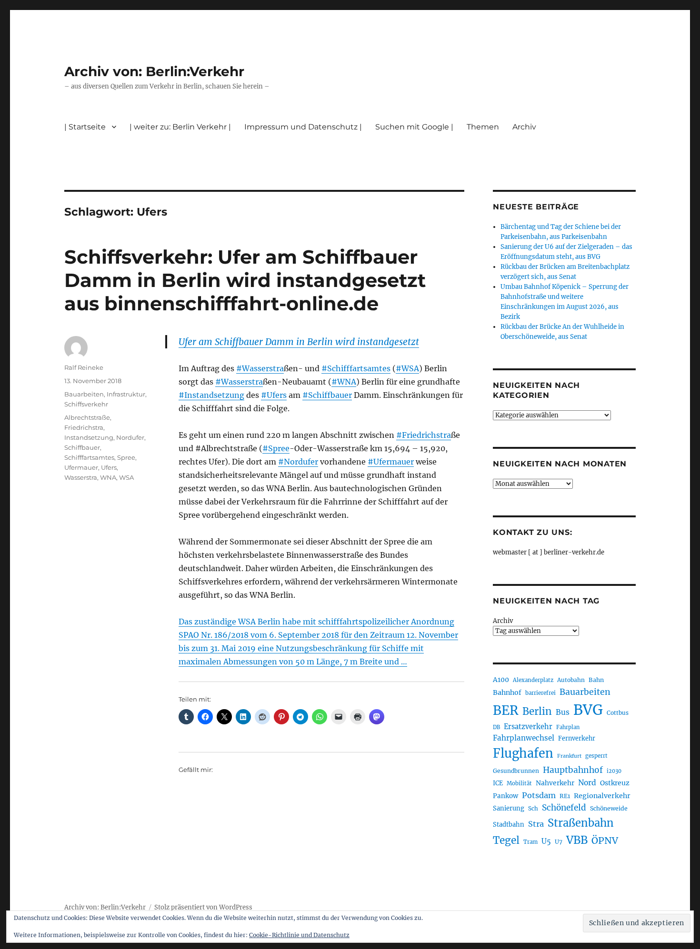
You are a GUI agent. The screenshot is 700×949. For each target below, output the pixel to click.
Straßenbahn (581, 823)
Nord (587, 782)
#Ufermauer (391, 461)
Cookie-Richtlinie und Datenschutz (299, 935)
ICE (498, 783)
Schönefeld (564, 807)
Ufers (109, 467)
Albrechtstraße (87, 417)
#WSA (407, 368)
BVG (588, 710)
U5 (546, 841)
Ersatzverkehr (528, 726)
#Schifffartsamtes (355, 368)
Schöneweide (609, 808)
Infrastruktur (126, 394)
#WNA (343, 381)
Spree (126, 457)
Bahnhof (507, 692)
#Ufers (274, 395)
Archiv (503, 621)
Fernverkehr (576, 738)
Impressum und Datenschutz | (303, 126)
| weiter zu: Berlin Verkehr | (180, 126)
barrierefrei (540, 693)
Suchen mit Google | (414, 126)
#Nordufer (298, 461)
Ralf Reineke (83, 367)
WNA (108, 477)
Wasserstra (80, 477)
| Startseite (85, 126)
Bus (563, 712)
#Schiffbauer (327, 395)
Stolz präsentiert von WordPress (203, 907)
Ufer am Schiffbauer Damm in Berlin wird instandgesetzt (299, 341)
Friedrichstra (83, 427)
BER (506, 710)
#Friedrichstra (423, 435)
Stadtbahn (508, 824)
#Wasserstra (260, 368)
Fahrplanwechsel (523, 737)
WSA (126, 477)
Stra (536, 824)
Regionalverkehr (602, 795)
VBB (577, 840)
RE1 (565, 796)
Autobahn (571, 679)
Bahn (596, 679)
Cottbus (618, 712)
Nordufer (130, 437)
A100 (501, 679)
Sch (533, 808)
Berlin (537, 711)
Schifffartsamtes (89, 457)
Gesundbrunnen (516, 770)
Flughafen (523, 753)
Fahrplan (568, 727)
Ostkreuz (615, 783)
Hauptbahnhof (573, 770)
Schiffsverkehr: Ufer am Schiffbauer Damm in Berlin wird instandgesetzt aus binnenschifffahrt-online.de (245, 280)
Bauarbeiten (84, 394)
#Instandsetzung (211, 395)
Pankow (505, 796)
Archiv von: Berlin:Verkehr (154, 71)
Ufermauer (81, 467)
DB (496, 727)
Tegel (506, 840)
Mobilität (519, 783)
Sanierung (508, 808)
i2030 (614, 771)
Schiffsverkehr (86, 404)
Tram (530, 842)
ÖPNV (604, 840)
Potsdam (539, 795)
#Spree (276, 448)
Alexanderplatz (533, 680)
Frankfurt (569, 756)
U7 (558, 841)
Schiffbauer (82, 447)
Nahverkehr (555, 783)
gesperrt (596, 755)
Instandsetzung (88, 437)
